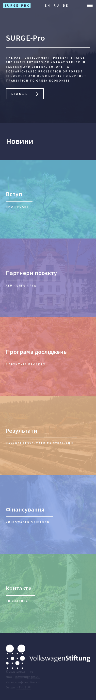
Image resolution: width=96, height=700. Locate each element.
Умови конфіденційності (23, 682)
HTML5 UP (23, 687)
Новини (19, 141)
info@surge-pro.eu (27, 677)
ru (57, 5)
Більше (19, 94)
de (66, 5)
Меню (88, 5)
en (48, 5)
